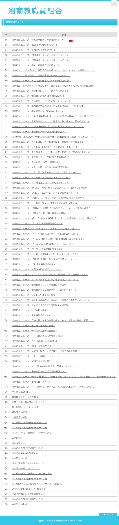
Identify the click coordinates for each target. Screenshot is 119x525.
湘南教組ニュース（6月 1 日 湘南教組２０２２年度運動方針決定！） (45, 233)
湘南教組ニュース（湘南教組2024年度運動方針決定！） (39, 131)
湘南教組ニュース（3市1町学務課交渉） (31, 361)
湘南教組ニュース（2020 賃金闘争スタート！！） (37, 346)
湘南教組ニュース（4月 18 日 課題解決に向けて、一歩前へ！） (43, 244)
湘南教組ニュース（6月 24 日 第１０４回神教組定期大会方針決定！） (46, 228)
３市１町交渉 (18, 443)
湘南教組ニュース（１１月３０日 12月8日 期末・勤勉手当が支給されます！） (51, 152)
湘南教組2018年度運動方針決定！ (28, 499)
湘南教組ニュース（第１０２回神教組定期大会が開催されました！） (45, 279)
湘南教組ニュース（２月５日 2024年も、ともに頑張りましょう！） (46, 147)
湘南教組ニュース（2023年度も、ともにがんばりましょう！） (42, 182)
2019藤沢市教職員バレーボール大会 (29, 422)
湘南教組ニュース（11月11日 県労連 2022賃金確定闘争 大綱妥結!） (45, 203)
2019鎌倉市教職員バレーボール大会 (29, 427)
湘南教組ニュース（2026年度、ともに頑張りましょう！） (40, 55)
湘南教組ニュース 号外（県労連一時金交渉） (34, 330)
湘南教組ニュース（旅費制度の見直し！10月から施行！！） (41, 91)
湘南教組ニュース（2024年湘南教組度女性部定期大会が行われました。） (48, 126)
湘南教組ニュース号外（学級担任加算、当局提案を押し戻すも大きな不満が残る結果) (53, 85)
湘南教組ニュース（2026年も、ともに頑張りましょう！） (40, 60)
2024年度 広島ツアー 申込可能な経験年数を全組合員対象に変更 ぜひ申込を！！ (52, 136)
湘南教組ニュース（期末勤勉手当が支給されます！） (38, 111)
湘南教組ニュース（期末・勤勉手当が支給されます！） (39, 65)
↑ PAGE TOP (108, 514)
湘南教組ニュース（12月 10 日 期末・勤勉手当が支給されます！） (44, 259)
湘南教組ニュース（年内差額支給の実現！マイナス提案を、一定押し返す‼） (49, 106)
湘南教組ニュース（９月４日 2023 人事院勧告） (36, 162)
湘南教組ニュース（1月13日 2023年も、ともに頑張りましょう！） (45, 193)
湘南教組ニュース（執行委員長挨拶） (30, 310)
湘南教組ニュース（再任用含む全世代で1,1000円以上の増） (41, 80)
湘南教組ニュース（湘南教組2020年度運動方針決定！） (39, 371)
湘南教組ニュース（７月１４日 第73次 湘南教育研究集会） (41, 167)
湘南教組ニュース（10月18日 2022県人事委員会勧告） (39, 213)
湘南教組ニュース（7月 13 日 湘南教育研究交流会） (37, 223)
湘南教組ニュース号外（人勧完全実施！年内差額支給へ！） (41, 75)
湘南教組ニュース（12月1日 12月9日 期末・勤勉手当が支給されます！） (49, 198)
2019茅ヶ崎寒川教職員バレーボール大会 (32, 432)
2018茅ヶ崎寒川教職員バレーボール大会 (32, 473)
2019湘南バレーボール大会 (25, 407)
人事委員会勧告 (19, 417)
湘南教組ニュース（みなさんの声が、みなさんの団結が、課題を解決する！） (50, 274)
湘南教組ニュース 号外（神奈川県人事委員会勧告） (38, 335)
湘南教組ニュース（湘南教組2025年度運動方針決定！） (39, 96)
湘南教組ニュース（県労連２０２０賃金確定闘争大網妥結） (41, 305)
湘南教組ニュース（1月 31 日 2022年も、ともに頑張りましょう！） (45, 254)
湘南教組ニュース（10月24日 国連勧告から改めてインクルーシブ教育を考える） (52, 208)
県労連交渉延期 (19, 412)
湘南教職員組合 (58, 521)
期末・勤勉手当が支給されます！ (28, 402)
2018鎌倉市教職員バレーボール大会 (29, 478)
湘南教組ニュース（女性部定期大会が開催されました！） (40, 40)
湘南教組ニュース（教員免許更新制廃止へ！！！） (37, 269)
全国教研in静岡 (19, 504)
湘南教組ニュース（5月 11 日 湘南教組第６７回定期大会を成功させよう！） (49, 239)
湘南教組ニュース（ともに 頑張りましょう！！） (36, 356)
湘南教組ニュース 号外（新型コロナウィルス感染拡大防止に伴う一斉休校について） (54, 387)
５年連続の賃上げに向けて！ (26, 468)
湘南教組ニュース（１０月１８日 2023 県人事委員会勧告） (42, 157)
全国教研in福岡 (19, 458)
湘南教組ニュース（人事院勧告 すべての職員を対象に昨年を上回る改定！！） (51, 121)
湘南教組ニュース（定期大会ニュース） (31, 381)
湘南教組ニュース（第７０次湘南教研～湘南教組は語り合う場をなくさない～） (51, 300)
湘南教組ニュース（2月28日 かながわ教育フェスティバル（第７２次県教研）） (52, 187)
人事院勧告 (17, 438)
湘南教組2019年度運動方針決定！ (28, 448)
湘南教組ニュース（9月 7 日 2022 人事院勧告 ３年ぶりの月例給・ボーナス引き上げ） (55, 218)
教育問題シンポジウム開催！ (26, 397)
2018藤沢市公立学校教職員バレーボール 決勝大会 (37, 483)
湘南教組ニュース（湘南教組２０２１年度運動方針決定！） (41, 284)
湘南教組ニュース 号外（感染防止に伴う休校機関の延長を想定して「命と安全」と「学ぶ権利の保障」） (64, 376)
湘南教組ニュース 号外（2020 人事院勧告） (35, 341)
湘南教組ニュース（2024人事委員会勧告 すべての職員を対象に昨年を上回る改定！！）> (56, 116)
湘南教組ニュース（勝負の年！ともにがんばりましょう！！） (42, 101)
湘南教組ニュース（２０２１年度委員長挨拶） (34, 295)
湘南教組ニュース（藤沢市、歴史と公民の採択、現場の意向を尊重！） (46, 351)
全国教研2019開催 (21, 392)
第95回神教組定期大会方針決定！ (28, 494)
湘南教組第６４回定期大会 (25, 453)
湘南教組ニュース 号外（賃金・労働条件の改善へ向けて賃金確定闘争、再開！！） (53, 320)
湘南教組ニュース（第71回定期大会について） (35, 50)
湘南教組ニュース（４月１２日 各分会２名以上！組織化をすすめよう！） (49, 142)
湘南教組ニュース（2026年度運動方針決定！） (35, 45)
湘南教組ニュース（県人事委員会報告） (31, 315)
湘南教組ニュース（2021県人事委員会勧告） (34, 264)
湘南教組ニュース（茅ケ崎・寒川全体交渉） (33, 325)
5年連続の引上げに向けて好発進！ (29, 489)
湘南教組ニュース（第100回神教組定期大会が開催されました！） (44, 366)
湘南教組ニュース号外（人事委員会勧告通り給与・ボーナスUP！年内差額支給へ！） (53, 70)
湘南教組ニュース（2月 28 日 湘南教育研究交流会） (37, 249)
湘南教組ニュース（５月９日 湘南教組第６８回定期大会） (41, 177)
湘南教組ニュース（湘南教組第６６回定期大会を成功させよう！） (44, 290)
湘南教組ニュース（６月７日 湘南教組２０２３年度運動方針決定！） (46, 172)
